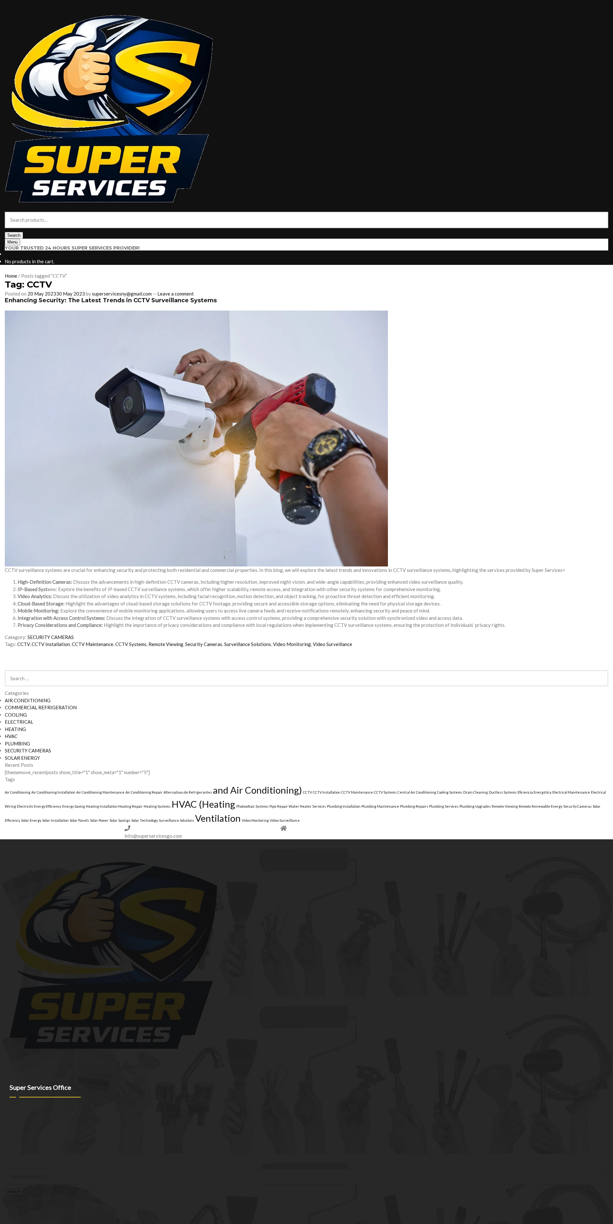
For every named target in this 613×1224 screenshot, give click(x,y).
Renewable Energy (547, 806)
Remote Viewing (165, 644)
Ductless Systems (503, 792)
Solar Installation (55, 820)
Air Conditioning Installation (53, 792)
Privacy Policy (18, 1151)
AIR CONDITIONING (27, 700)
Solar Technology (144, 820)
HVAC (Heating (203, 804)
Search (13, 235)
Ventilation (218, 818)
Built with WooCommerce (57, 1151)
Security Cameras (203, 644)
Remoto (525, 806)
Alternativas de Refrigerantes (187, 792)
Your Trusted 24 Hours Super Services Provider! (72, 248)
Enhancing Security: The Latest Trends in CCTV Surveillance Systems (111, 300)
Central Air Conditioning (416, 792)
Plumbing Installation (343, 806)
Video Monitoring (292, 644)
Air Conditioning (17, 792)
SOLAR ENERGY (22, 758)
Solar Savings (120, 820)
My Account (17, 1158)
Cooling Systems (449, 792)
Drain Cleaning (475, 792)
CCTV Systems (131, 644)
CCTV (23, 644)
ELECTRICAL (19, 722)
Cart (11, 1198)
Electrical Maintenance (571, 792)
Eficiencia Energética (534, 792)
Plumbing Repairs (414, 806)
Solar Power (99, 820)
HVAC (11, 736)
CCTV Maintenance (92, 644)
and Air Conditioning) (257, 790)
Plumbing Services (443, 806)
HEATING (15, 729)
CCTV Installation (51, 644)
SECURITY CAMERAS (50, 637)
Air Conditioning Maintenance (100, 792)
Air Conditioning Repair (144, 792)
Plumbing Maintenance (380, 806)
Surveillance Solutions (247, 644)
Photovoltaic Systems (252, 806)
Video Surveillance (332, 644)
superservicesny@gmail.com (122, 293)
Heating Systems (157, 806)
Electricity (25, 806)
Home (11, 276)
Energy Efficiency (47, 806)
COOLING (16, 715)
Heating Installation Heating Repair (114, 806)
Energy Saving (73, 806)
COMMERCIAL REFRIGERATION (41, 707)
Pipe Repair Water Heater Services (297, 806)
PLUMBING (17, 743)
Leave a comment (175, 293)
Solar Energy (31, 820)
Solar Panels (79, 820)
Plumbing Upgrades (475, 806)
